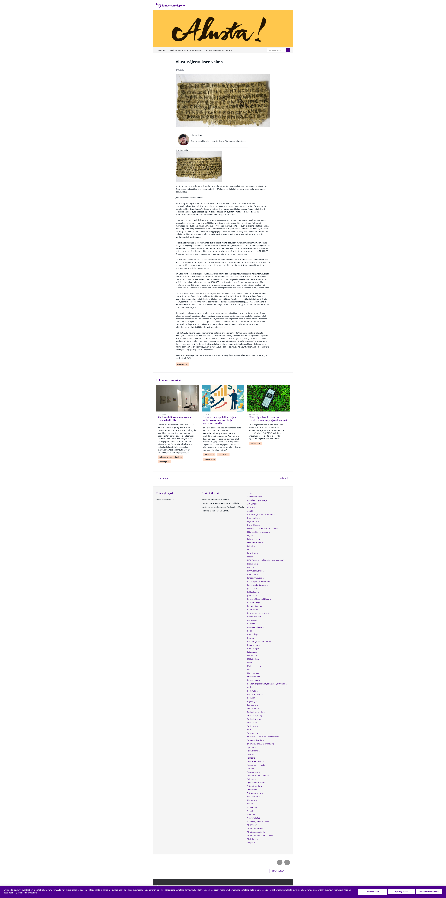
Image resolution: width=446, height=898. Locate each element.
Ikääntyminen (253, 574)
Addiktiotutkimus (255, 496)
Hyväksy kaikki (401, 892)
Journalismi (252, 588)
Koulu (250, 631)
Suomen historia (254, 740)
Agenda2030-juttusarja (257, 500)
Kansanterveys (254, 602)
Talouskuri (252, 754)
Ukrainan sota (253, 796)
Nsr (249, 669)
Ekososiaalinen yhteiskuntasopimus (263, 528)
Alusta (250, 507)
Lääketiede (252, 659)
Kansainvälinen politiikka (258, 599)
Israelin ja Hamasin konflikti (259, 581)
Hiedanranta (253, 564)
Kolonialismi (252, 620)
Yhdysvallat (252, 825)
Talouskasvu (223, 454)
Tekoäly (250, 768)
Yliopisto (251, 842)
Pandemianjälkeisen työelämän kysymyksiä (266, 683)
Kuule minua (253, 645)
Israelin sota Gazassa (256, 585)
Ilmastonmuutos (254, 578)
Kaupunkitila (253, 609)
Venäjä (250, 811)
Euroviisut (252, 553)
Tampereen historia (256, 761)
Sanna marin (253, 705)
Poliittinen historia (255, 694)
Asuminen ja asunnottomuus (260, 514)
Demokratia (252, 518)
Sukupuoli (251, 733)
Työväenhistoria (254, 793)
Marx (249, 662)
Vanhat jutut (182, 364)
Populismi (251, 698)
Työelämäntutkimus (256, 782)
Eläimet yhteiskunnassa (257, 532)
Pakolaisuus (252, 680)
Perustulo (251, 691)
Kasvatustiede (253, 606)
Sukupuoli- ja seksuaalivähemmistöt (263, 736)
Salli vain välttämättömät (429, 892)
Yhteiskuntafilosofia (256, 828)
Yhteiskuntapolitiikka (256, 832)
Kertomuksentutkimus (257, 613)
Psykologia (252, 701)
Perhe (250, 687)
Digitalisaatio (253, 521)
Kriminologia (253, 634)
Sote (249, 729)
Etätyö (250, 546)
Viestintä (251, 814)
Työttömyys (252, 789)
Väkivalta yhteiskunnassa (258, 821)
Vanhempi (163, 478)
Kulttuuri (251, 638)
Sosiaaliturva (253, 719)
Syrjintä (250, 747)
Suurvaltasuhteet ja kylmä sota (261, 744)
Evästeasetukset (372, 892)
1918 (249, 493)
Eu (248, 549)
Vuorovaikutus (254, 818)
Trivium (250, 779)
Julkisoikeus (252, 592)
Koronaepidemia (254, 627)
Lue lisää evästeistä (27, 892)
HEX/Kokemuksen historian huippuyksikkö (266, 560)
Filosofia (251, 556)
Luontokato (252, 655)
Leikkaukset (252, 652)
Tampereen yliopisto (256, 765)
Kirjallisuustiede (254, 616)
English (250, 535)
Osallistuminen (254, 676)
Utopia (250, 803)
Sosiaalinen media (255, 712)
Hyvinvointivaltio (254, 571)
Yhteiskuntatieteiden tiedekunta (261, 835)
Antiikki (250, 511)
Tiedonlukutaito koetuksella (259, 775)
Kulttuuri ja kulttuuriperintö (170, 457)
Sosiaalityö (252, 722)
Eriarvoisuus (253, 539)
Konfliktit (251, 623)
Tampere (251, 758)
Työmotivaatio (253, 786)
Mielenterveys (253, 666)
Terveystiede (253, 772)
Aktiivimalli (252, 504)
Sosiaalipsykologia (255, 715)
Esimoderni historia (256, 542)
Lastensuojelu (253, 648)
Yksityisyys (252, 839)
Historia (251, 567)
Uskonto (251, 800)
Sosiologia (252, 726)
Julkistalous (209, 454)
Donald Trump (254, 525)
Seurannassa (253, 708)
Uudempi (284, 478)
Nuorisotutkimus (255, 673)
